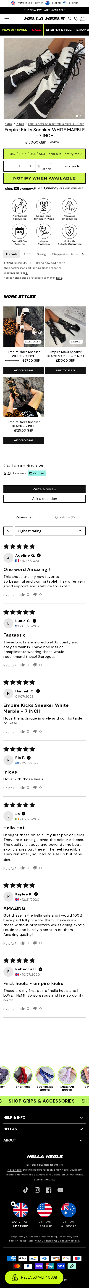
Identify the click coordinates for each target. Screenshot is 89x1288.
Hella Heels (15, 1170)
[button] (6, 18)
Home (8, 124)
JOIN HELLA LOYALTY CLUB (44, 10)
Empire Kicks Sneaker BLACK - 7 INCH (24, 424)
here (59, 278)
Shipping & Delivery (67, 254)
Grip (27, 254)
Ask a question (44, 498)
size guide (72, 166)
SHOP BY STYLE (59, 30)
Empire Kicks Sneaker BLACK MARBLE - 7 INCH (65, 354)
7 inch (20, 124)
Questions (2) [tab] (65, 517)
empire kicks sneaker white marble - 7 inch (56, 124)
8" (27, 273)
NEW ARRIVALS (14, 30)
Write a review (44, 489)
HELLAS (10, 1128)
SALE (36, 30)
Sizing (41, 254)
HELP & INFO (14, 1117)
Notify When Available (44, 178)
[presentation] (44, 78)
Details (12, 254)
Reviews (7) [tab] (24, 517)
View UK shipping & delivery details (57, 1240)
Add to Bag (23, 370)
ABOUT (9, 1140)
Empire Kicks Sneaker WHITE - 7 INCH (24, 354)
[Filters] (8, 531)
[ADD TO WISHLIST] (81, 42)
